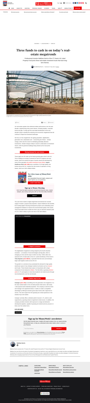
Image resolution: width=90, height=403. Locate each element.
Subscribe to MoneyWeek (40, 368)
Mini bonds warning (15, 12)
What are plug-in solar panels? (79, 12)
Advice (57, 66)
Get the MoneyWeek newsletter (39, 372)
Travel (53, 8)
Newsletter (52, 122)
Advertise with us (32, 390)
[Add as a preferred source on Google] (45, 394)
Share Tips (19, 8)
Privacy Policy (57, 387)
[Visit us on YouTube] (79, 3)
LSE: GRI (22, 282)
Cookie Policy (65, 387)
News (12, 8)
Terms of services (40, 332)
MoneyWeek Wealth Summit (55, 371)
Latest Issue (37, 374)
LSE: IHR (26, 164)
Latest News (18, 312)
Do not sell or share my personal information (50, 390)
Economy (46, 8)
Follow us (44, 122)
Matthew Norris (39, 66)
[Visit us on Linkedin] (77, 3)
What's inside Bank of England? (47, 12)
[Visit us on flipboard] (83, 3)
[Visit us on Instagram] (81, 3)
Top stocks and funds (63, 12)
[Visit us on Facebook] (73, 3)
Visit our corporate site (61, 400)
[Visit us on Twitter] (75, 3)
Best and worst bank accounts (30, 12)
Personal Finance (37, 8)
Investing (27, 8)
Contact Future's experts (33, 387)
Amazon (50, 266)
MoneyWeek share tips (68, 368)
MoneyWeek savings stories (69, 371)
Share (18, 122)
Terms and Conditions (47, 387)
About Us (23, 387)
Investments (36, 43)
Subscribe (77, 8)
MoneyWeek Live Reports (55, 373)
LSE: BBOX (26, 258)
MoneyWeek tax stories (68, 373)
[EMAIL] (18, 345)
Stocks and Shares (45, 43)
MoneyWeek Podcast (54, 368)
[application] (34, 229)
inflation (32, 270)
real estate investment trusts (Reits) (35, 162)
